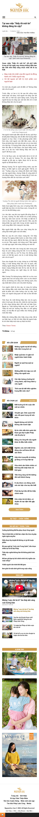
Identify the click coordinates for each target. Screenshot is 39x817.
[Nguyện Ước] (19, 7)
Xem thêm (32, 401)
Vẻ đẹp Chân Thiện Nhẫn (19, 798)
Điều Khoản (21, 811)
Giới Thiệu (9, 811)
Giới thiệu (23, 796)
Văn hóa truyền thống (26, 33)
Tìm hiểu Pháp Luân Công (16, 803)
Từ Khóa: (6, 331)
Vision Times (11, 326)
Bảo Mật (29, 811)
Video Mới (19, 575)
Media (29, 803)
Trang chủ (14, 796)
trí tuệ (13, 331)
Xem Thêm (19, 509)
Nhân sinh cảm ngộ (27, 801)
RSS (15, 811)
